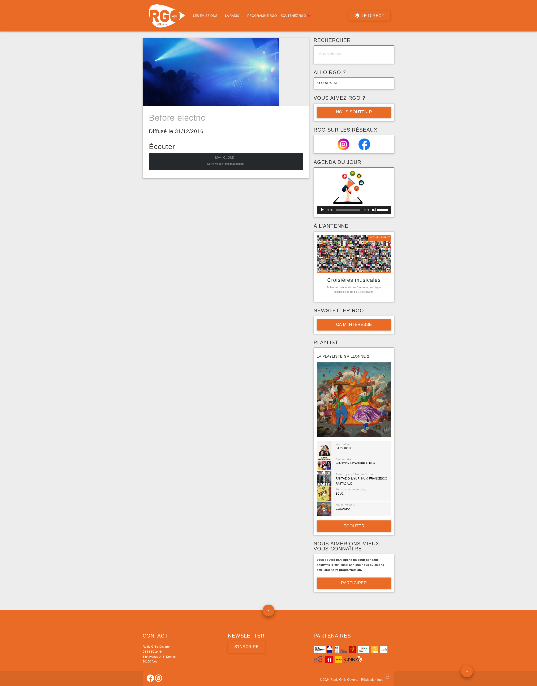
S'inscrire (246, 646)
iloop (380, 679)
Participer (354, 582)
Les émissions (205, 15)
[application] (354, 210)
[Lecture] (322, 210)
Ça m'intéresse (354, 324)
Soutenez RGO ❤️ (296, 15)
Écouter (354, 526)
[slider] (383, 209)
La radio (232, 15)
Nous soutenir (354, 112)
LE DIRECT (372, 15)
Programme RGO (262, 15)
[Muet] (374, 210)
